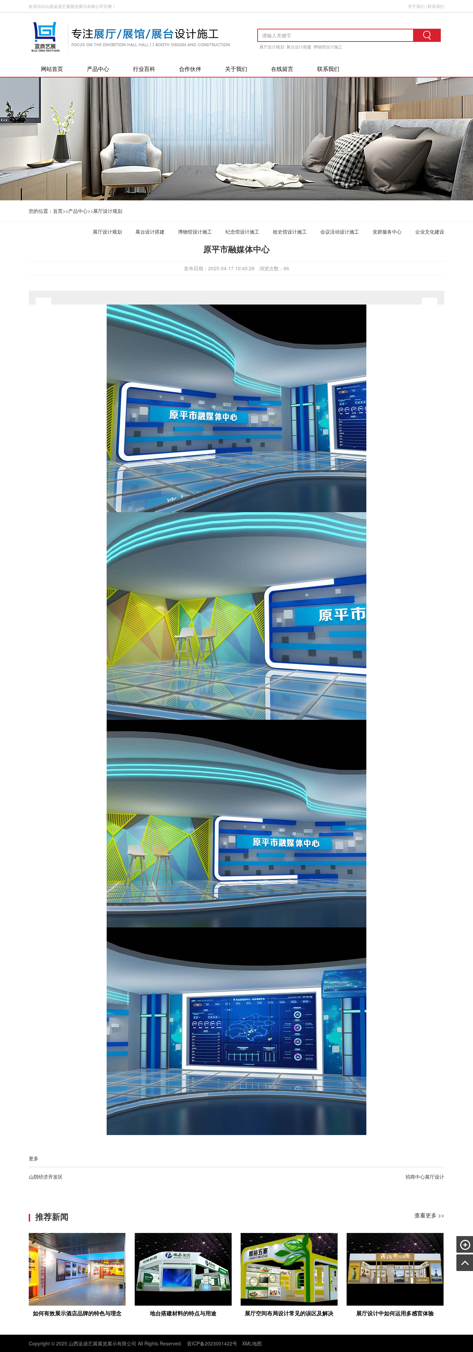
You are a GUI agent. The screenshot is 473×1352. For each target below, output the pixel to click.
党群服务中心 (387, 231)
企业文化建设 (429, 231)
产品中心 (98, 69)
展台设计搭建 (298, 46)
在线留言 (282, 69)
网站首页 (52, 69)
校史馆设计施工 (290, 231)
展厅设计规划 (271, 46)
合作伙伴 (190, 69)
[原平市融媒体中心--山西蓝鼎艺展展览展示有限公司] (133, 54)
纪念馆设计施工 (242, 231)
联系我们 (436, 6)
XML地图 (252, 1343)
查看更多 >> (429, 1215)
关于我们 (416, 6)
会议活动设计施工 (339, 231)
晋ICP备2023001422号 (212, 1343)
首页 (58, 210)
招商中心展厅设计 (424, 1176)
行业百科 (144, 69)
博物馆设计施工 (327, 46)
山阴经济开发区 (46, 1176)
